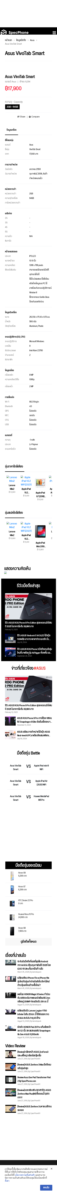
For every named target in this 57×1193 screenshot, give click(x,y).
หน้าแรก (8, 40)
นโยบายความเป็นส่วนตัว (25, 1174)
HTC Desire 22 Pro (25, 901)
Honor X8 (22, 929)
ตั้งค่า (7, 1180)
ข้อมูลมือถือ (21, 40)
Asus (32, 40)
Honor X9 (22, 874)
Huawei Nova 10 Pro (26, 915)
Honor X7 (22, 887)
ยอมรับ (46, 1187)
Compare (35, 117)
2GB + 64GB (12, 107)
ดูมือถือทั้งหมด (28, 942)
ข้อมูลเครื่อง (12, 130)
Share (22, 117)
